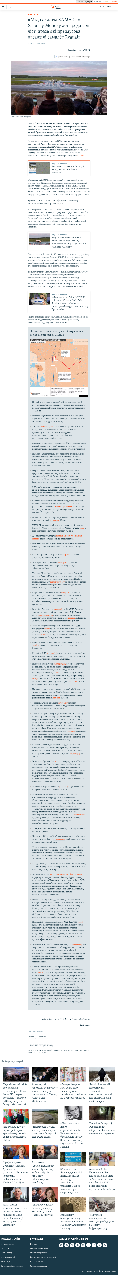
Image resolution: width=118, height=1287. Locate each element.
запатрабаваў (64, 563)
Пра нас (33, 1244)
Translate (113, 2)
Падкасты (5, 1249)
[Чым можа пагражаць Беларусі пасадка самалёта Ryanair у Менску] (39, 168)
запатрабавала (78, 815)
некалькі (59, 673)
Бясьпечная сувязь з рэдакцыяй (43, 1257)
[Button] (71, 50)
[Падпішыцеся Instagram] (94, 1245)
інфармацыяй (47, 427)
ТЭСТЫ (101, 7)
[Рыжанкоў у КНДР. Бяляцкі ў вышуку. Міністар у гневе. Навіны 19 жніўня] (45, 1194)
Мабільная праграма (38, 1253)
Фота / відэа (6, 1262)
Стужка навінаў (8, 1244)
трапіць (71, 618)
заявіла (35, 645)
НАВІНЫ (110, 7)
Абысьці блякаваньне (39, 1249)
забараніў (63, 703)
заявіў (82, 528)
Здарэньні (33, 14)
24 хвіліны (72, 682)
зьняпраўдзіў (60, 664)
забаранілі (66, 593)
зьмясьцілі (58, 609)
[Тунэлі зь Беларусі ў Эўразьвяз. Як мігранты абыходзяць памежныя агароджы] (102, 1113)
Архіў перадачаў (8, 1257)
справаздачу (59, 839)
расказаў (63, 787)
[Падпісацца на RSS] (105, 1245)
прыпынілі (52, 653)
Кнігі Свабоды (7, 1253)
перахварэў (75, 754)
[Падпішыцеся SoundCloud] (88, 1245)
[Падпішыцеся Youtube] (77, 1245)
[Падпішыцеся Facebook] (66, 1245)
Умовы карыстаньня (38, 1266)
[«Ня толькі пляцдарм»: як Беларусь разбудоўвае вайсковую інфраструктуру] (102, 1204)
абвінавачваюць (45, 615)
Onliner (80, 156)
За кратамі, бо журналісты (12, 1266)
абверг (35, 679)
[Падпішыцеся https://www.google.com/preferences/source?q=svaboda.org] (61, 1245)
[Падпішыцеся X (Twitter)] (72, 1245)
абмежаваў (44, 635)
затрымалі (55, 520)
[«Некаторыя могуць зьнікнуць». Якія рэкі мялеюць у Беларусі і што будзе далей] (45, 1116)
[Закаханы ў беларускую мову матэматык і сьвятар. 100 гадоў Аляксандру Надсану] (73, 1204)
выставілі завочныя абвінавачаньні (66, 874)
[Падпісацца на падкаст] (83, 1245)
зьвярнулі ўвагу (57, 582)
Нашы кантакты (37, 1262)
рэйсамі (56, 698)
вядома (41, 973)
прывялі (58, 761)
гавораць (71, 731)
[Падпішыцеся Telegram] (99, 1245)
